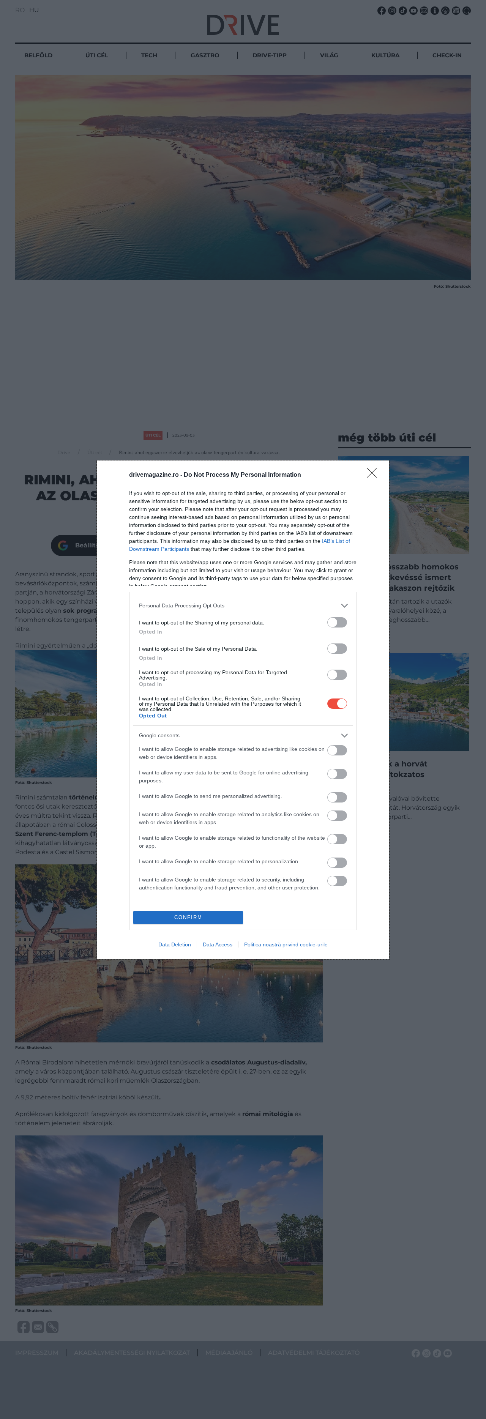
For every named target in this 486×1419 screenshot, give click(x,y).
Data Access (217, 944)
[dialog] (243, 709)
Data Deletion (174, 944)
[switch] (337, 622)
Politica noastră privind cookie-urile (286, 944)
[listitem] (243, 606)
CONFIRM (188, 917)
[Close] (374, 475)
